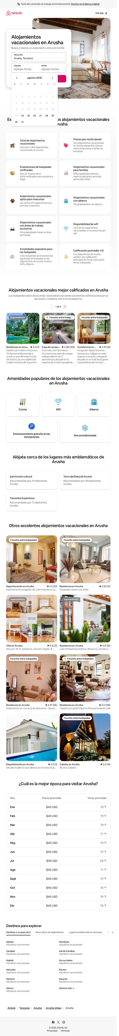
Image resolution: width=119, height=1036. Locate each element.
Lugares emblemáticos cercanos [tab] (85, 932)
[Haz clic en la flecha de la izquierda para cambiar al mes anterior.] (17, 78)
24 (22, 115)
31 (22, 122)
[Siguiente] (64, 306)
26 (34, 115)
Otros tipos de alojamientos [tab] (49, 932)
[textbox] (25, 69)
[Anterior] (51, 306)
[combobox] (39, 58)
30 (16, 122)
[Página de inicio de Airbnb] (14, 13)
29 (52, 115)
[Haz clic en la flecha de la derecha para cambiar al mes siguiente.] (52, 78)
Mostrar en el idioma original (85, 4)
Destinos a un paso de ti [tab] (18, 932)
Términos (65, 1030)
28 (46, 115)
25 (28, 115)
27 (40, 115)
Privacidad (52, 1030)
